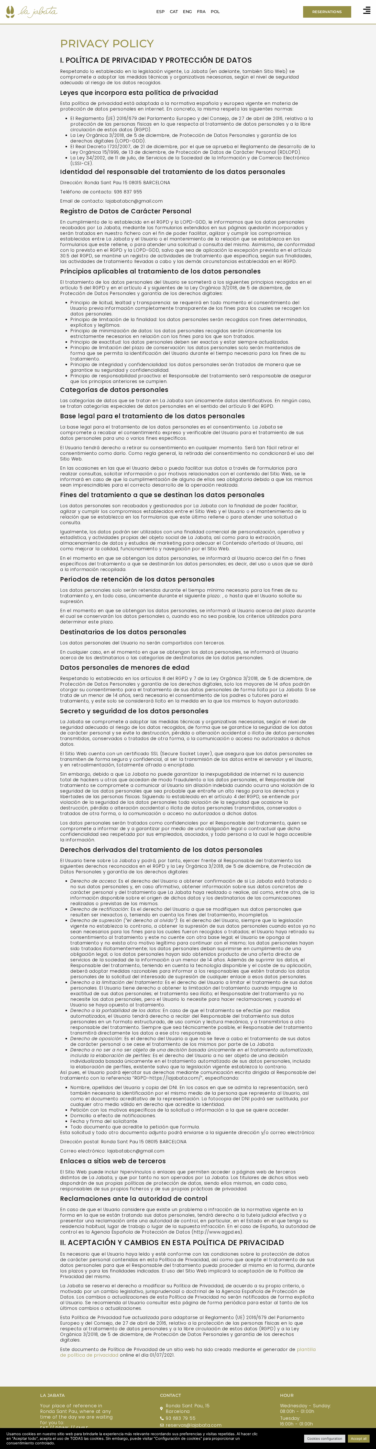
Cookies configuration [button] (324, 1438)
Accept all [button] (359, 1438)
